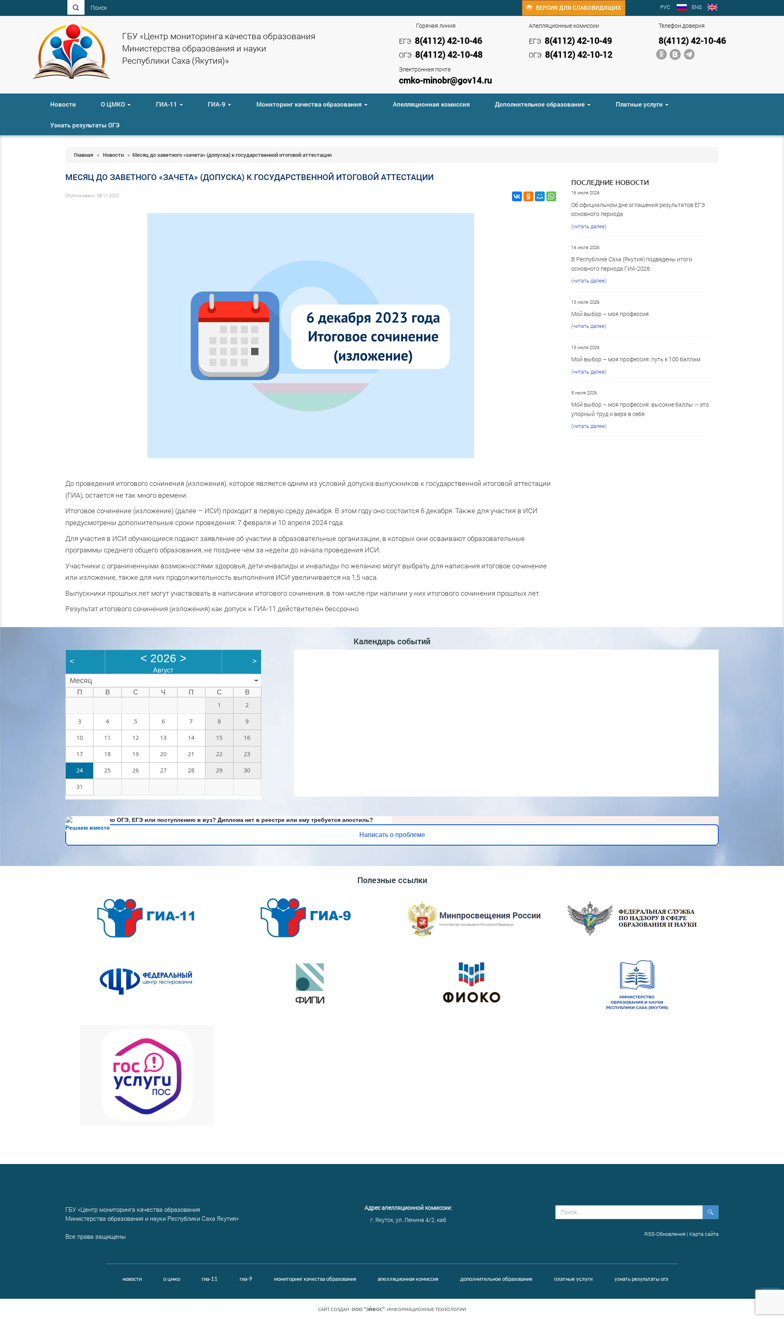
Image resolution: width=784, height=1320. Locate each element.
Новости (63, 104)
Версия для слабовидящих (576, 7)
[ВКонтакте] (517, 196)
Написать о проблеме (392, 834)
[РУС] (682, 8)
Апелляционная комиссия (431, 104)
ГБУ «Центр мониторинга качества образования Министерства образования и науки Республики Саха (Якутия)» (218, 48)
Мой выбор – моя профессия (610, 314)
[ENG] (712, 8)
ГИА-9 (217, 104)
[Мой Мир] (540, 196)
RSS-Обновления (665, 1234)
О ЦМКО (114, 104)
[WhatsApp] (551, 196)
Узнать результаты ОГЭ (85, 125)
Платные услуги (640, 104)
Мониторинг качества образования (309, 104)
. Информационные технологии (409, 1309)
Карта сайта (704, 1234)
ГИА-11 (167, 104)
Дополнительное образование (540, 104)
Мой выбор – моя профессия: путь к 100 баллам (635, 359)
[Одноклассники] (528, 196)
